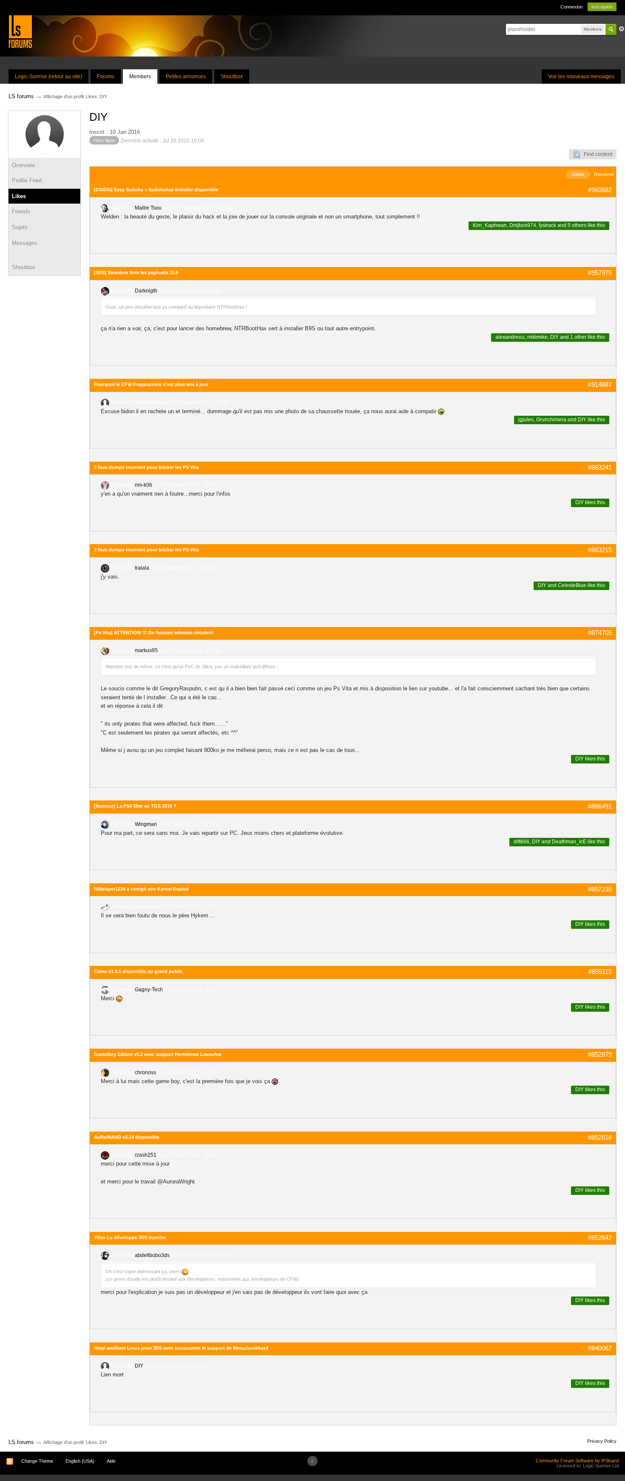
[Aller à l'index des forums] (20, 31)
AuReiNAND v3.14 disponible (126, 1137)
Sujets (20, 227)
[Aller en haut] (312, 1461)
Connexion (571, 6)
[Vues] (44, 255)
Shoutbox (232, 76)
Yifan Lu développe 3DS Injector (130, 1237)
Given (578, 174)
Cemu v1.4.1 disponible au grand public (138, 971)
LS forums (21, 1442)
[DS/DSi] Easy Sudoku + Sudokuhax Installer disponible (156, 189)
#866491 (600, 806)
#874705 (600, 632)
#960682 (600, 189)
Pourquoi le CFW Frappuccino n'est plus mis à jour (151, 384)
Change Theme (37, 1461)
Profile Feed (27, 180)
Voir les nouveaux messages (581, 76)
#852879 (600, 1054)
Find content (596, 154)
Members (140, 76)
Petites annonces (186, 76)
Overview (23, 165)
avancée (621, 29)
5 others (577, 225)
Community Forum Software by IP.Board (577, 1460)
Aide (111, 1461)
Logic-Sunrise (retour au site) (48, 76)
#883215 (600, 549)
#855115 (600, 971)
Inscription (602, 6)
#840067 (600, 1348)
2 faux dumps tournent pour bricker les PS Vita (146, 467)
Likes (19, 196)
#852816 (600, 1137)
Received (604, 174)
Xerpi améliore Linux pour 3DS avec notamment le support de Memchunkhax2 (181, 1347)
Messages (24, 243)
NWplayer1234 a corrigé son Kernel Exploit (141, 888)
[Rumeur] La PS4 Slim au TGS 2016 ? (135, 806)
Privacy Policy (601, 1441)
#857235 (600, 889)
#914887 (600, 384)
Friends (21, 211)
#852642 (600, 1237)
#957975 (600, 272)
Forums (105, 76)
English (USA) (79, 1461)
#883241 (600, 467)
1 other (578, 337)
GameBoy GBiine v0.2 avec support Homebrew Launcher (158, 1054)
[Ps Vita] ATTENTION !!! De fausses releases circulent (153, 632)
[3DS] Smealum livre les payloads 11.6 (136, 272)
